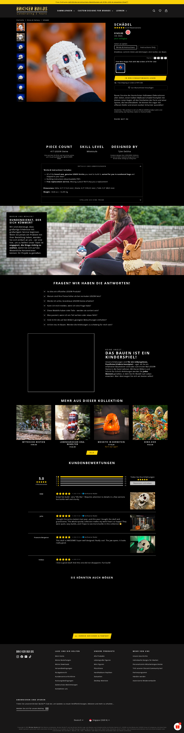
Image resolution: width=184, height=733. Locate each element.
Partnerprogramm (140, 672)
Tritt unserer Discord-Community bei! (148, 668)
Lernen (120, 10)
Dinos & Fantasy (33, 20)
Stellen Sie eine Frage (92, 200)
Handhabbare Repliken (103, 672)
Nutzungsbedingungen (64, 681)
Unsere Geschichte (140, 656)
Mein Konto (59, 656)
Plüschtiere (98, 668)
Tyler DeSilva (124, 151)
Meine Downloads (62, 664)
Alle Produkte (99, 656)
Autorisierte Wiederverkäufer (144, 681)
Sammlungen (65, 10)
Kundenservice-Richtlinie (65, 677)
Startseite (20, 20)
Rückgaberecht (61, 672)
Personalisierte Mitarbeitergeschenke (148, 664)
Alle (92, 453)
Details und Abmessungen (92, 166)
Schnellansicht (34, 437)
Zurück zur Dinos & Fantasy (93, 636)
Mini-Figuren (99, 664)
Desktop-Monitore (101, 681)
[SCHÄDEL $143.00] (121, 129)
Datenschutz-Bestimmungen (66, 685)
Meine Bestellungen (63, 660)
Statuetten (98, 677)
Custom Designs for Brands (94, 10)
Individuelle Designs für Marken (145, 660)
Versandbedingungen (63, 668)
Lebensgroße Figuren (102, 660)
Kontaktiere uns (61, 689)
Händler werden (139, 677)
